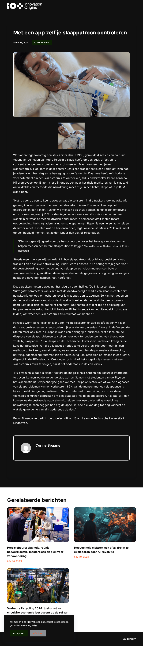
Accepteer (18, 633)
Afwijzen (38, 633)
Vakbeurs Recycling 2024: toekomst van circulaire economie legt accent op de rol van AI (37, 612)
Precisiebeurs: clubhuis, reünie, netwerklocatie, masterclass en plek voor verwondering (35, 552)
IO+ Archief (129, 639)
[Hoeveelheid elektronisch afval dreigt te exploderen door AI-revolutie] (105, 524)
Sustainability (42, 42)
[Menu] (134, 6)
